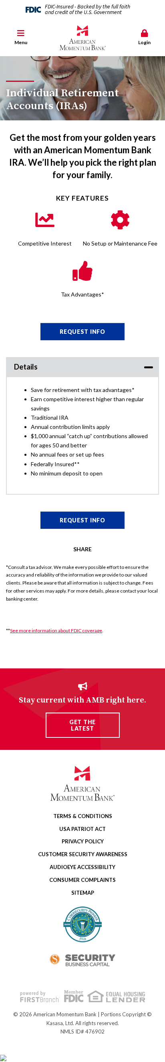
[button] (20, 38)
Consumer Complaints (82, 880)
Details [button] (26, 366)
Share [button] (82, 549)
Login (144, 42)
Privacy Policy (83, 841)
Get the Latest (82, 725)
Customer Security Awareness (82, 854)
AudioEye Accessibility (82, 867)
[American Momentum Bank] (82, 37)
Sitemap (82, 892)
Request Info (82, 331)
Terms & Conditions (82, 816)
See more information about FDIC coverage (56, 630)
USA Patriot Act (82, 829)
